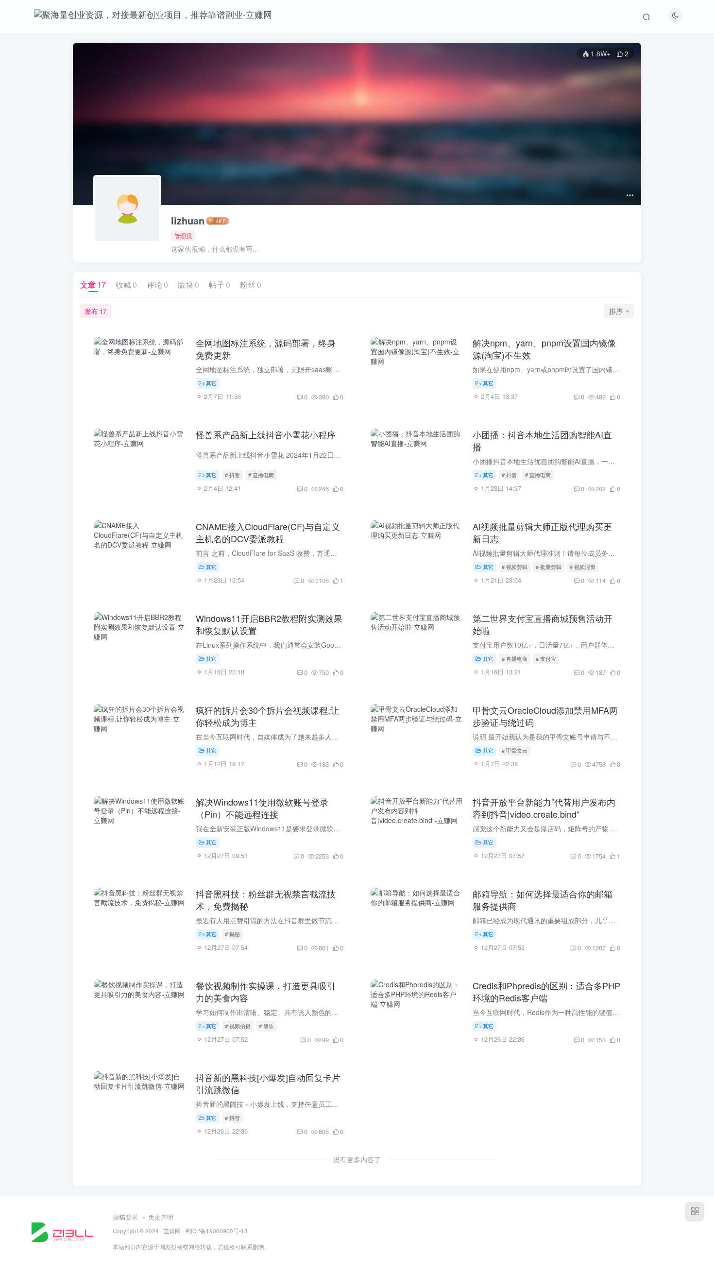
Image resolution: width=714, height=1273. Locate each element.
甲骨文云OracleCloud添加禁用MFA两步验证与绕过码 (545, 716)
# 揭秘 (232, 934)
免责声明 (160, 1216)
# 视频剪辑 (514, 566)
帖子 (219, 284)
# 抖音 (232, 475)
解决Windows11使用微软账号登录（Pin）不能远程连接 (262, 807)
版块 (188, 284)
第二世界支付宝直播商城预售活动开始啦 (542, 624)
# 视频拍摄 (238, 1026)
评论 (157, 284)
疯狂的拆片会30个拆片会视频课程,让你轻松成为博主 (267, 716)
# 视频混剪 (582, 566)
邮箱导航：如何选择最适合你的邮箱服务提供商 (542, 899)
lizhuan (187, 220)
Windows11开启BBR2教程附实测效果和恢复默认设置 (269, 624)
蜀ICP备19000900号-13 (216, 1231)
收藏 (126, 284)
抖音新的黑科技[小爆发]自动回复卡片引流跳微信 (268, 1083)
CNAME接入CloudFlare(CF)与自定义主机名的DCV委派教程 (268, 532)
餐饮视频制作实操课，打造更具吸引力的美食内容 (266, 991)
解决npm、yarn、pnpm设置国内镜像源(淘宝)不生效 (544, 348)
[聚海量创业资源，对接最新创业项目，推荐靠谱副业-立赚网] (62, 1231)
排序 (616, 311)
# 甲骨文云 (514, 750)
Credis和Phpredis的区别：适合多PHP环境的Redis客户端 (546, 991)
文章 (93, 284)
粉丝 (250, 284)
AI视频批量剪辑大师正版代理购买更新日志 (542, 532)
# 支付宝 (546, 658)
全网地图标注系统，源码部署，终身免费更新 (266, 348)
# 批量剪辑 (548, 566)
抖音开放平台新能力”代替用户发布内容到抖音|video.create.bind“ (544, 807)
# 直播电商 (261, 475)
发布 (95, 311)
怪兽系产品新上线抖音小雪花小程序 (266, 434)
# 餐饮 (266, 1026)
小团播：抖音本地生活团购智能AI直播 (542, 440)
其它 (211, 383)
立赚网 (172, 1231)
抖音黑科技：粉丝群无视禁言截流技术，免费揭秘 (266, 899)
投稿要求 (125, 1216)
